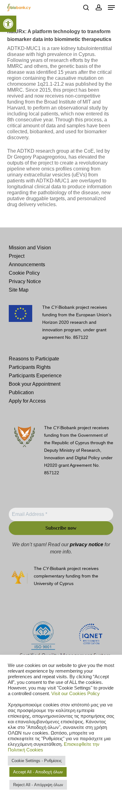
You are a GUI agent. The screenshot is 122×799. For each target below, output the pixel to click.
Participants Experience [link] (35, 375)
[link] (8, 24)
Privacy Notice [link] (25, 281)
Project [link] (16, 256)
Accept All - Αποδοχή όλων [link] (38, 772)
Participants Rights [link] (30, 367)
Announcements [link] (27, 264)
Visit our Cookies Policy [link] (75, 693)
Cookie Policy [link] (24, 273)
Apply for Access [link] (27, 401)
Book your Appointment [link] (34, 384)
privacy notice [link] (86, 544)
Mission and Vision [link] (30, 247)
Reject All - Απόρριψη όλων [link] (38, 784)
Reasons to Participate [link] (34, 358)
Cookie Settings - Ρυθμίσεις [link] (37, 760)
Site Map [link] (18, 290)
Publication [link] (21, 392)
